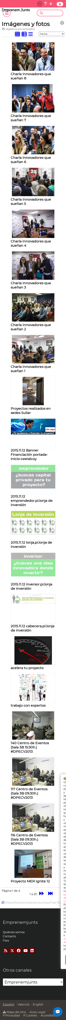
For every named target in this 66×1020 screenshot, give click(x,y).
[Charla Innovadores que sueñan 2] (33, 320)
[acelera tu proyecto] (33, 663)
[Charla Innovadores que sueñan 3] (33, 278)
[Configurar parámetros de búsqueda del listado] (62, 23)
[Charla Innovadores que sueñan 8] (33, 69)
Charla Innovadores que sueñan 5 (31, 201)
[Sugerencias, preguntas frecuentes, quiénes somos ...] (45, 4)
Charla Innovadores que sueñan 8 (31, 76)
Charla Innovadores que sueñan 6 (31, 159)
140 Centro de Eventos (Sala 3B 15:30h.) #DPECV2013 (30, 747)
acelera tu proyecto (27, 668)
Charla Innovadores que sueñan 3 (31, 285)
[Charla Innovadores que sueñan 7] (33, 111)
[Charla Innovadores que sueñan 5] (33, 195)
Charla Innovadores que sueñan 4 (31, 243)
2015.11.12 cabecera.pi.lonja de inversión (32, 628)
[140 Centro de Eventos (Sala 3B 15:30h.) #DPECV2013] (33, 738)
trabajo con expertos (28, 705)
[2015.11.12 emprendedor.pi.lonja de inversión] (33, 487)
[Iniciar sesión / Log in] (60, 4)
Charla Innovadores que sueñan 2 (31, 327)
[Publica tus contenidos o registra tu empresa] (51, 4)
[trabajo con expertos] (33, 701)
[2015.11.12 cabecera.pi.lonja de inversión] (33, 602)
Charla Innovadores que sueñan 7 (31, 118)
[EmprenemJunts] (16, 11)
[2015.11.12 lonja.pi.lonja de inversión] (33, 533)
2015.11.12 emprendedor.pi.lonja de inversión (32, 500)
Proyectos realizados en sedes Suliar (31, 410)
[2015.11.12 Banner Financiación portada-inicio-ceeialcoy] (33, 433)
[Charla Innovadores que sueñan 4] (33, 237)
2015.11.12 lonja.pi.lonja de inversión (31, 544)
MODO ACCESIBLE (40, 4)
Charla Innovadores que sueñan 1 (31, 368)
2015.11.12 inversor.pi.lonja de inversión (31, 586)
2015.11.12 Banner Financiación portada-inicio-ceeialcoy (29, 454)
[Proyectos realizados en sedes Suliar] (33, 404)
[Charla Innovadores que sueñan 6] (33, 153)
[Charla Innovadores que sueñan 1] (33, 362)
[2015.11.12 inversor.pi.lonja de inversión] (33, 575)
